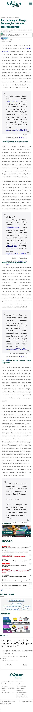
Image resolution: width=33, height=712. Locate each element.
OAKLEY (24, 609)
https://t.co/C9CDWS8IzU (16, 253)
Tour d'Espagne (16, 603)
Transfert (26, 606)
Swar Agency (28, 701)
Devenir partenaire (21, 686)
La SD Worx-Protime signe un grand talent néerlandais (16, 584)
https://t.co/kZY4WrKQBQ (16, 349)
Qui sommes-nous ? (22, 692)
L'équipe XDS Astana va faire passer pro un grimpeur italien (16, 560)
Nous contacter (20, 688)
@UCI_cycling (11, 101)
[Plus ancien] (2, 590)
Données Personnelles (22, 697)
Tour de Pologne (15, 17)
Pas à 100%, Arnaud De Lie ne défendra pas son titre (16, 576)
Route (8, 17)
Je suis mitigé (9, 653)
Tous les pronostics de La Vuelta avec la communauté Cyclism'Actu (16, 565)
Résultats (8, 664)
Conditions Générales (22, 694)
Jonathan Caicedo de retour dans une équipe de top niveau (16, 580)
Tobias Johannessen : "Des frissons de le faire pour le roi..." (16, 547)
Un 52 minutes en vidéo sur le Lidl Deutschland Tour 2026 (16, 551)
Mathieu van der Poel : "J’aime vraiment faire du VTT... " (16, 556)
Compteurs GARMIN (12, 609)
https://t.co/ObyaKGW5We (16, 130)
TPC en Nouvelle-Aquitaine (12, 606)
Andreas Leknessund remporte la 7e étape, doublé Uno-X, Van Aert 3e (16, 571)
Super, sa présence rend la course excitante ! (19, 651)
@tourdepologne (12, 227)
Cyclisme (3, 17)
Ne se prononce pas (11, 661)
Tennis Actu (20, 690)
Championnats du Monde (16, 600)
